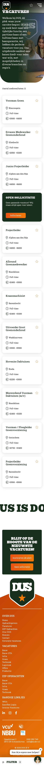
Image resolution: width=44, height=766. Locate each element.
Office (5, 668)
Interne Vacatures (10, 707)
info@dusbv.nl (33, 741)
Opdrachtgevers (9, 623)
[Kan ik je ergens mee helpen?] (37, 759)
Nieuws (5, 635)
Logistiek (6, 665)
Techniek (6, 662)
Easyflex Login (9, 704)
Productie (6, 671)
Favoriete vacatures (11, 641)
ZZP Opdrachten (9, 629)
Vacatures (7, 626)
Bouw (5, 650)
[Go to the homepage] (6, 6)
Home (5, 620)
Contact (6, 638)
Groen (5, 659)
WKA (4, 701)
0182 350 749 (32, 739)
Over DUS (6, 632)
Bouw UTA (7, 653)
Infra (4, 656)
